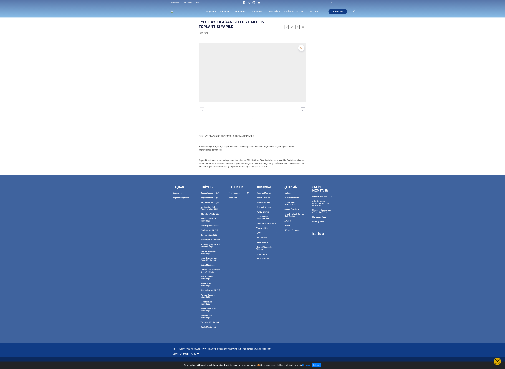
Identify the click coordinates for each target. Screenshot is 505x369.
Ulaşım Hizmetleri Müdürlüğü (208, 310)
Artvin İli (287, 221)
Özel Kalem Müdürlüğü (210, 290)
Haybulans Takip (319, 217)
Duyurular (233, 198)
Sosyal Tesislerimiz (293, 209)
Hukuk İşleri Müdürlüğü (210, 240)
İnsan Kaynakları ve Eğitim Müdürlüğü (209, 259)
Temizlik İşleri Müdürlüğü (207, 303)
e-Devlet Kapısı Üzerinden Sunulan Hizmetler (320, 203)
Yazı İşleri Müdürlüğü (210, 322)
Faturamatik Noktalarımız (290, 203)
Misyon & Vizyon (263, 207)
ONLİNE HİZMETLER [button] (294, 11)
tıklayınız (306, 365)
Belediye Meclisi (263, 193)
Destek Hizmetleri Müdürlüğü (208, 220)
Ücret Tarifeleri (262, 259)
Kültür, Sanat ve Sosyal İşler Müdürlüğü (210, 271)
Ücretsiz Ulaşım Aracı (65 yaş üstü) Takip (321, 211)
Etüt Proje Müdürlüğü (210, 226)
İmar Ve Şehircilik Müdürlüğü (208, 252)
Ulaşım (287, 226)
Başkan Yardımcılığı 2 (210, 198)
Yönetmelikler (262, 228)
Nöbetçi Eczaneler (292, 230)
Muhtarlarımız (262, 212)
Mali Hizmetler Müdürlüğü (207, 278)
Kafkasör (288, 193)
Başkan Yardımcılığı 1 (210, 193)
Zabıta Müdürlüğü (208, 327)
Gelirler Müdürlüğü (209, 235)
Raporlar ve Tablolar (265, 223)
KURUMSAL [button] (257, 11)
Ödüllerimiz (261, 238)
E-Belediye (338, 11)
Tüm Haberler (234, 193)
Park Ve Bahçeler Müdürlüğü (208, 296)
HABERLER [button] (240, 11)
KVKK (258, 233)
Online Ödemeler (319, 196)
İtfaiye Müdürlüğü (208, 265)
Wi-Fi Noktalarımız (292, 198)
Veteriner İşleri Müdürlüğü (207, 316)
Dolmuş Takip (318, 222)
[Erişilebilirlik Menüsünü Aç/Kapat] (497, 361)
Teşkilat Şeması (263, 202)
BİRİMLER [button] (224, 11)
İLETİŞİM (314, 11)
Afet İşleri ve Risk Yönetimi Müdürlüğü (209, 208)
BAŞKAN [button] (210, 11)
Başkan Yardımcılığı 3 (210, 202)
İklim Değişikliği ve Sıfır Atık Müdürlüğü (210, 245)
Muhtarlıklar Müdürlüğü (206, 284)
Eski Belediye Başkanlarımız (262, 218)
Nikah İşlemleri (262, 242)
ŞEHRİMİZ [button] (273, 11)
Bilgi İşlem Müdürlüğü (210, 214)
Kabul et (316, 365)
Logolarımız (261, 254)
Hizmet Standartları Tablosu (264, 248)
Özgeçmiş (177, 193)
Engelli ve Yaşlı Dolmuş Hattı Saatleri (294, 215)
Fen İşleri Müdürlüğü (209, 230)
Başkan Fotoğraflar (181, 198)
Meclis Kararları (263, 198)
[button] (297, 27)
